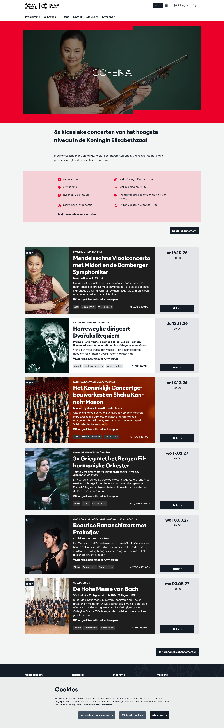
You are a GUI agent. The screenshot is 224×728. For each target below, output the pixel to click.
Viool (76, 307)
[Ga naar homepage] (42, 6)
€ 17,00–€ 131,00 (139, 436)
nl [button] (156, 5)
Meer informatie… (105, 704)
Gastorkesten (88, 307)
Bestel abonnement (184, 230)
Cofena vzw (88, 155)
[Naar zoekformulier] (196, 5)
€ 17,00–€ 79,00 (140, 366)
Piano (77, 503)
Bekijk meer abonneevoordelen (76, 214)
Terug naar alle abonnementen (177, 651)
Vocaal (77, 366)
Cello (76, 436)
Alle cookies (159, 715)
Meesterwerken (114, 366)
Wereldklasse (105, 307)
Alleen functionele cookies (97, 715)
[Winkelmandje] (168, 5)
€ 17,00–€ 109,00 (139, 307)
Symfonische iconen (93, 366)
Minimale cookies (132, 715)
